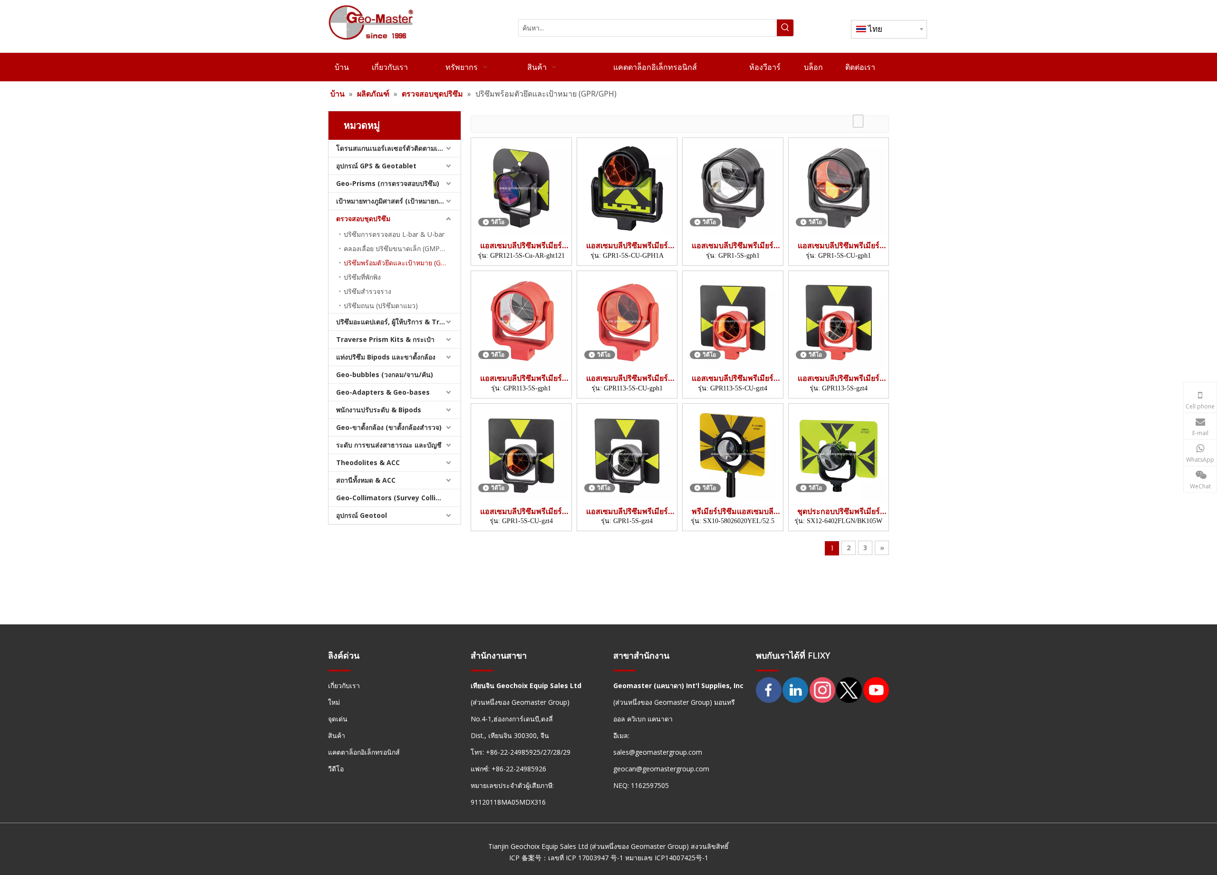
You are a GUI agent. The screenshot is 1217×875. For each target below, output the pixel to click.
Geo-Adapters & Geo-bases (383, 392)
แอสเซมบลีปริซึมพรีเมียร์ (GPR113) (521, 378)
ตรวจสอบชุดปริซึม (363, 218)
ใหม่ (334, 702)
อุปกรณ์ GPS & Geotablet (376, 165)
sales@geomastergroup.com (657, 752)
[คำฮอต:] (785, 27)
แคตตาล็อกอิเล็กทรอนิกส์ (364, 752)
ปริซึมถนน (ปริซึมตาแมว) (381, 305)
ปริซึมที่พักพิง (362, 277)
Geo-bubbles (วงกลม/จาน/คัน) (384, 374)
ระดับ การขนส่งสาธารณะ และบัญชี (389, 444)
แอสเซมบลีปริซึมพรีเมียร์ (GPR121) (521, 246)
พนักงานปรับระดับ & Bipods (378, 409)
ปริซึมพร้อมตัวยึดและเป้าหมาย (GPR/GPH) (402, 262)
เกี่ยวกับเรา (344, 685)
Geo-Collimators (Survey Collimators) (398, 497)
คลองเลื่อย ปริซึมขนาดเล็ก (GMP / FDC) (402, 248)
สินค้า (336, 735)
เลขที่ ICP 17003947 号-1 (585, 857)
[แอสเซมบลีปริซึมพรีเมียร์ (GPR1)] (627, 187)
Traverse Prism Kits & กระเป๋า (385, 339)
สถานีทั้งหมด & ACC (366, 480)
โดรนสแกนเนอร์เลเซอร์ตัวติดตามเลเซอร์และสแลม (398, 148)
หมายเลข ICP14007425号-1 (666, 857)
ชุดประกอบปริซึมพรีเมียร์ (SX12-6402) (838, 511)
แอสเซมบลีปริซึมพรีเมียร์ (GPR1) (627, 246)
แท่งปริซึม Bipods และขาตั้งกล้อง (385, 356)
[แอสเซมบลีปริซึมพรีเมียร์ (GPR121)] (521, 187)
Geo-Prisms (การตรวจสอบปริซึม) (387, 183)
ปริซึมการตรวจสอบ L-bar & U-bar (394, 234)
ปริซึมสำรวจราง (367, 291)
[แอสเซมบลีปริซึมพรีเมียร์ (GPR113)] (521, 320)
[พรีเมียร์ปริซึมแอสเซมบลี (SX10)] (733, 453)
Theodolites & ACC (368, 462)
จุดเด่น (338, 718)
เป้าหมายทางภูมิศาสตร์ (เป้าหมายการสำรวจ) (398, 200)
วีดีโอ (336, 768)
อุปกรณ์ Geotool (361, 515)
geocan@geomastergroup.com (661, 768)
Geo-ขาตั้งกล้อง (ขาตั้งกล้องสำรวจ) (389, 427)
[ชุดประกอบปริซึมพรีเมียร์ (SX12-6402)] (839, 453)
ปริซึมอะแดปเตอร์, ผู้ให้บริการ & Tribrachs (398, 321)
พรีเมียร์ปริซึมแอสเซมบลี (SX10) (732, 511)
